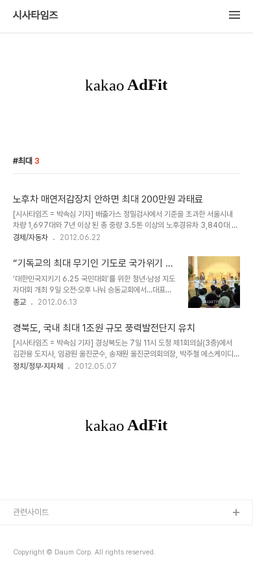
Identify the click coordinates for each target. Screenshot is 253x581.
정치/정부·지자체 (38, 366)
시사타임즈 (35, 15)
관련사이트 (31, 512)
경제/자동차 (30, 237)
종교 (19, 302)
